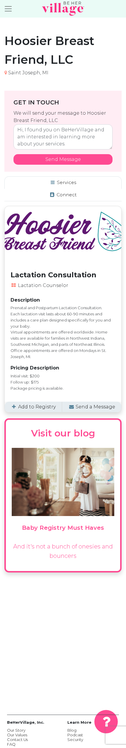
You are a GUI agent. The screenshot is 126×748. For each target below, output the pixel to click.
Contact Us (17, 739)
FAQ (11, 744)
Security (75, 739)
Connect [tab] (66, 194)
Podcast (75, 734)
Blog (71, 730)
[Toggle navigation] (8, 9)
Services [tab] (66, 182)
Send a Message (94, 407)
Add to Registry (36, 407)
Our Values (17, 734)
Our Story (16, 730)
